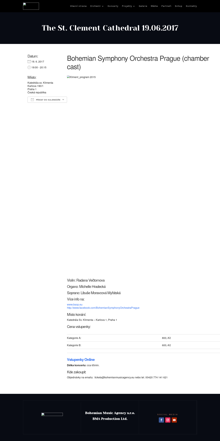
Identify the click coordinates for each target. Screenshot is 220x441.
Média (154, 6)
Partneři (166, 6)
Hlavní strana (78, 6)
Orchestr (95, 6)
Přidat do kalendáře (47, 100)
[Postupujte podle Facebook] (161, 420)
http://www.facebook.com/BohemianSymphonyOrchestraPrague (103, 308)
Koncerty (113, 6)
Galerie (143, 6)
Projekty (127, 6)
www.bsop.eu (74, 304)
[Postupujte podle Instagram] (167, 420)
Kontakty (191, 6)
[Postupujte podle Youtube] (174, 420)
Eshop (178, 6)
